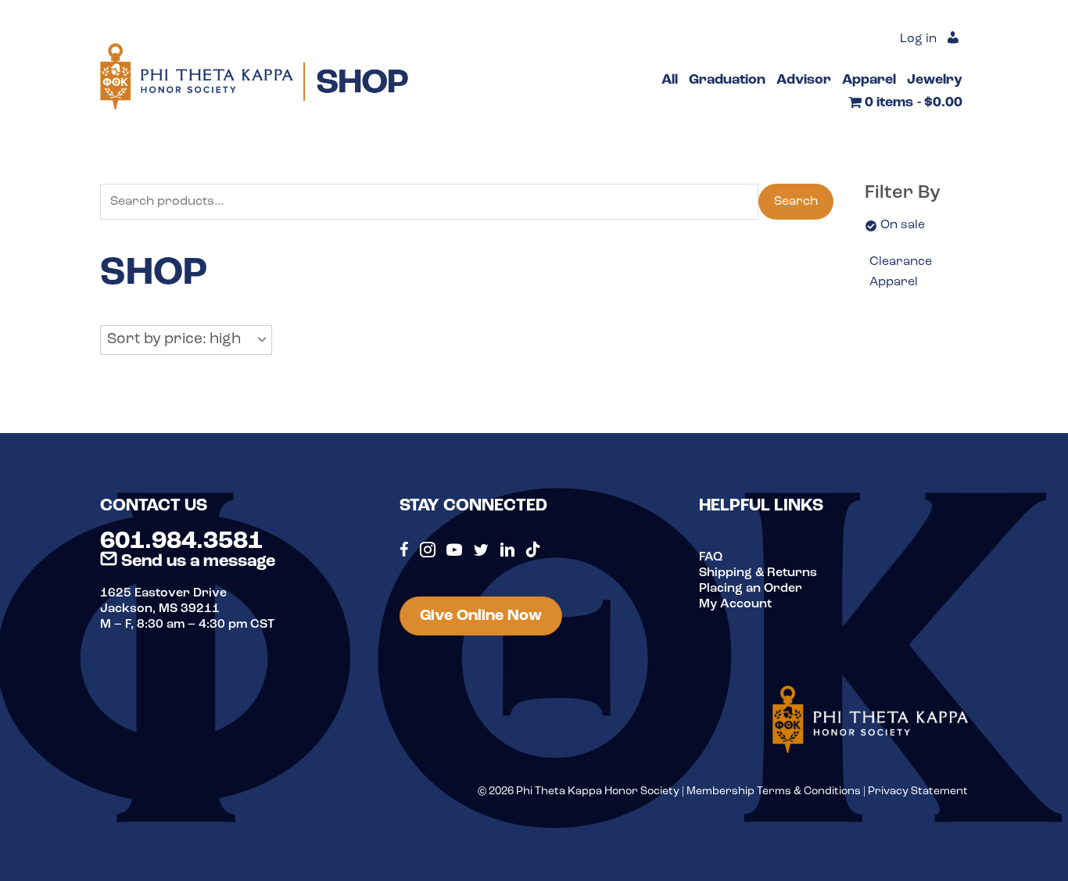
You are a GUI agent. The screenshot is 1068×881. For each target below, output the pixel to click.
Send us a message (196, 562)
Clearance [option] (900, 262)
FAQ (710, 557)
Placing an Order (750, 588)
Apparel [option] (893, 282)
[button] (186, 340)
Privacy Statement (918, 791)
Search (796, 201)
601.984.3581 (181, 541)
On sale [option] (902, 225)
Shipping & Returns (758, 573)
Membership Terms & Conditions (773, 791)
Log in (918, 39)
